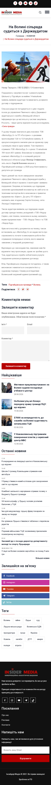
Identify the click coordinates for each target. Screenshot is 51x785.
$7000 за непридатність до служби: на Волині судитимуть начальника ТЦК (30, 420)
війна (18, 620)
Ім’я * (4, 324)
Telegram (10, 596)
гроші (22, 633)
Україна (33, 633)
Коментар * (7, 338)
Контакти (6, 725)
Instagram (10, 582)
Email (29, 324)
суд (38, 620)
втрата (18, 645)
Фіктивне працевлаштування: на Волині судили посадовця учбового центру (31, 387)
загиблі (19, 639)
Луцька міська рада (13, 626)
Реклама (5, 720)
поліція (7, 645)
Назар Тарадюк (9, 87)
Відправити (25, 758)
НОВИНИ (30, 36)
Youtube (10, 589)
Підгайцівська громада (19, 285)
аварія (40, 639)
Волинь (37, 285)
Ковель (7, 639)
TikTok (9, 602)
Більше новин (42, 558)
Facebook (10, 576)
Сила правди (8, 126)
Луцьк (28, 620)
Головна (20, 36)
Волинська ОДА (34, 626)
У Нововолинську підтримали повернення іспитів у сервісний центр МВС (31, 437)
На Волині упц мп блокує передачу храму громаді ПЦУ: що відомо (30, 404)
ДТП (30, 639)
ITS (30, 779)
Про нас (5, 715)
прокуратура (9, 633)
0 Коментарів (37, 87)
